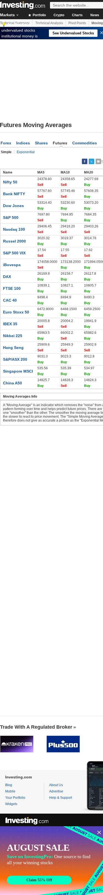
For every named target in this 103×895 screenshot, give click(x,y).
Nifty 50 (10, 182)
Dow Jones (13, 205)
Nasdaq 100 (14, 229)
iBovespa (12, 265)
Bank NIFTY (14, 194)
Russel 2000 (14, 241)
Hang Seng (13, 347)
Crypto (59, 15)
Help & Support (60, 798)
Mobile (10, 791)
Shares (41, 143)
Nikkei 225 (12, 336)
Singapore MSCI (18, 371)
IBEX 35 (10, 324)
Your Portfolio (15, 798)
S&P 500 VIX (14, 253)
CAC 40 (10, 300)
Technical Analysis (49, 23)
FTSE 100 (12, 288)
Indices (23, 143)
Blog (8, 785)
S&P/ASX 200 (15, 359)
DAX (7, 276)
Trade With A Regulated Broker (36, 727)
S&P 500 (10, 217)
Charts (77, 15)
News (94, 15)
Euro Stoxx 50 (16, 312)
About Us (56, 785)
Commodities (84, 143)
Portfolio (39, 15)
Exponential (26, 152)
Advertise (56, 791)
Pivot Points (77, 23)
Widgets (11, 804)
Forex (6, 143)
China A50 (12, 383)
